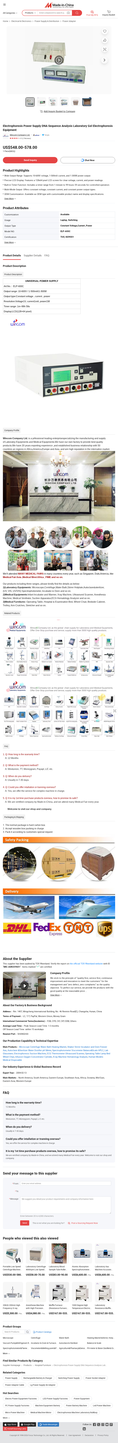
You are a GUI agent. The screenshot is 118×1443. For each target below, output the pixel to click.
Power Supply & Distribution (47, 21)
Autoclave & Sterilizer (68, 1343)
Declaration (89, 1435)
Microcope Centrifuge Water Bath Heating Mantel (42, 1046)
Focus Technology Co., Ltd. (39, 1435)
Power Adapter (69, 21)
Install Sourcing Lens (16, 1428)
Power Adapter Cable (14, 1385)
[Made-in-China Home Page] (59, 5)
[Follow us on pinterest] (111, 1424)
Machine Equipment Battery (47, 1405)
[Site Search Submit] (77, 13)
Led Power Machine (102, 1405)
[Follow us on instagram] (102, 1424)
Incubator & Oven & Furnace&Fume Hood (49, 1343)
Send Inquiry (30, 160)
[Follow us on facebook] (94, 1424)
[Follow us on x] (98, 1424)
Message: (14, 1198)
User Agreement (74, 1435)
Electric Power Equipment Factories (21, 1398)
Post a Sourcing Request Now (83, 1223)
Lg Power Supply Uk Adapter (42, 1385)
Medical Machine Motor (41, 1412)
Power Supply (11, 1378)
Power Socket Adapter (95, 1378)
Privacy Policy (103, 1435)
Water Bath (64, 1337)
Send (24, 1222)
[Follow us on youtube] (107, 1424)
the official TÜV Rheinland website (86, 963)
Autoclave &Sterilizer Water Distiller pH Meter (29, 1050)
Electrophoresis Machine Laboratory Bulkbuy (77, 1412)
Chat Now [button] (90, 160)
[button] (4, 4)
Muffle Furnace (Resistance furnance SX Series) (58, 1308)
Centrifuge (35, 1337)
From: (16, 1183)
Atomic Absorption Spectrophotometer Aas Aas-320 (80, 1269)
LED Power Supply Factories (55, 1398)
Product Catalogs (43, 1332)
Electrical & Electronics (21, 21)
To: (17, 1191)
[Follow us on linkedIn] (84, 1428)
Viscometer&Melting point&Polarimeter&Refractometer (55, 1348)
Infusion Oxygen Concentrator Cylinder (33, 1056)
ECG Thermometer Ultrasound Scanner (65, 1053)
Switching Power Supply (69, 1378)
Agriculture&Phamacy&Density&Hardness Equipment (82, 1348)
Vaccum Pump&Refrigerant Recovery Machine (17, 1343)
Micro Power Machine (14, 1412)
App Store (10, 1424)
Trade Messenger (48, 1424)
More (5, 1417)
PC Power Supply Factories (17, 1405)
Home (5, 21)
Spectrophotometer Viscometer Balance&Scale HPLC (78, 1050)
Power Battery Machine (76, 1405)
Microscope (8, 1337)
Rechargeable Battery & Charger (37, 1378)
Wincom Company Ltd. (20, 135)
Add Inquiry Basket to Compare (59, 111)
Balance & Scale (94, 1343)
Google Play (28, 1424)
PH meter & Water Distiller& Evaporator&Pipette (101, 1348)
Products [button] (29, 12)
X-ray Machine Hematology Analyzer (70, 1056)
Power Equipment (82, 1398)
